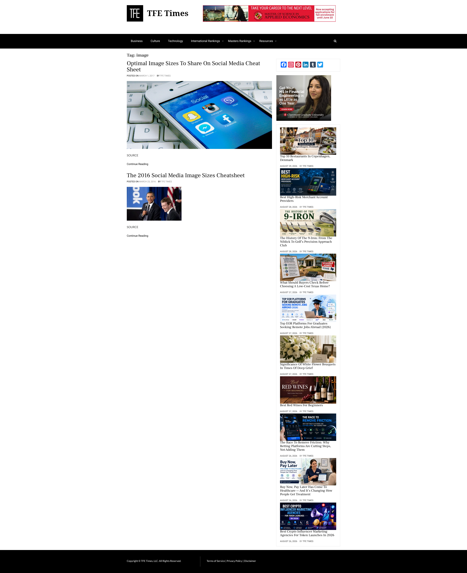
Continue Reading (137, 164)
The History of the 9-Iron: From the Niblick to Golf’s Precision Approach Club (306, 241)
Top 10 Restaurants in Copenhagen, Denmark (305, 158)
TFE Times (165, 75)
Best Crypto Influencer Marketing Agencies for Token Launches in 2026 (307, 533)
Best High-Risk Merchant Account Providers (304, 199)
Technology (175, 41)
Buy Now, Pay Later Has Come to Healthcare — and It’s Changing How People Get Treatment (306, 490)
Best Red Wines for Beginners (301, 405)
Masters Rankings (239, 41)
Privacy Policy (235, 560)
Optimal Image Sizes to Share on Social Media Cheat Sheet (193, 66)
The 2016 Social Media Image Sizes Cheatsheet (186, 175)
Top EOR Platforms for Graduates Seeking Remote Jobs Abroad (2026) (305, 325)
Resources (266, 41)
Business (137, 41)
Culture (155, 41)
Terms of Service (216, 560)
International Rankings (205, 41)
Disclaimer (250, 560)
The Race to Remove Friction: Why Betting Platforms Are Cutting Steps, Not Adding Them (305, 446)
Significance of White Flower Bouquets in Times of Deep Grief (307, 366)
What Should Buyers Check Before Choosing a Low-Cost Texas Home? (305, 284)
